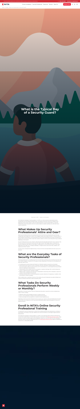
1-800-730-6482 (62, 1)
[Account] (74, 4)
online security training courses (46, 319)
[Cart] (77, 4)
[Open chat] (3, 405)
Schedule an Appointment (72, 1)
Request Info (67, 4)
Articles (6, 7)
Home (3, 7)
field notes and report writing (53, 316)
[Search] (72, 4)
